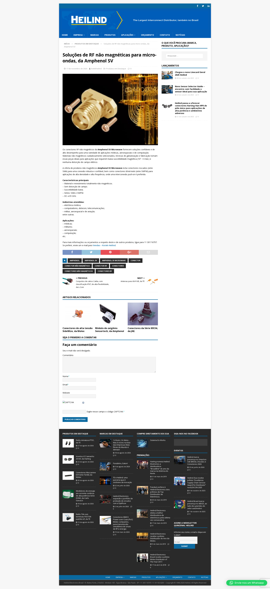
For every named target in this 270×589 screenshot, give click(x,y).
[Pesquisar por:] (184, 56)
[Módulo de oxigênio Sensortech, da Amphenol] (110, 323)
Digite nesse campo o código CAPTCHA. (105, 411)
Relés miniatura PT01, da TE (85, 441)
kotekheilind (96, 68)
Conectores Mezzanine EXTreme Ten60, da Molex (86, 475)
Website (66, 392)
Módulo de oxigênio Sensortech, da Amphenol (109, 330)
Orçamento (147, 35)
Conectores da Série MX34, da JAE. (143, 330)
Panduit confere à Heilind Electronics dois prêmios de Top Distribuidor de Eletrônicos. (160, 492)
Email (65, 384)
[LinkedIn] (208, 6)
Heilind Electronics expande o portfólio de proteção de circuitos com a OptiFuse (123, 500)
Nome (65, 376)
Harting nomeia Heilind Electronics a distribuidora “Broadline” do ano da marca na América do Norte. (160, 467)
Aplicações (127, 35)
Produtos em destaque (75, 433)
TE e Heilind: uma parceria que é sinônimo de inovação (122, 480)
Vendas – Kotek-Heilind (104, 245)
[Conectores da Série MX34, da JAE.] (143, 323)
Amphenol (75, 260)
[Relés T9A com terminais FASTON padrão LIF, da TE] (68, 520)
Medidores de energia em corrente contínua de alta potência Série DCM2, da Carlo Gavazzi (85, 496)
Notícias (180, 35)
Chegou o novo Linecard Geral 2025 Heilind (190, 73)
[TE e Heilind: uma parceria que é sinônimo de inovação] (105, 483)
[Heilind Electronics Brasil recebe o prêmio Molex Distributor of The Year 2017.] (142, 560)
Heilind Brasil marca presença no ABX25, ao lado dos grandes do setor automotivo (197, 505)
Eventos (178, 450)
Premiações (143, 455)
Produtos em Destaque (116, 68)
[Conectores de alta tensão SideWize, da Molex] (78, 323)
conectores (118, 266)
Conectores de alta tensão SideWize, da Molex (78, 330)
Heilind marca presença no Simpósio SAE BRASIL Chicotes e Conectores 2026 (196, 460)
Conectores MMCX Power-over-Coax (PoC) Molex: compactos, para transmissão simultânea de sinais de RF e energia (123, 523)
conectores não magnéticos (79, 271)
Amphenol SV (91, 260)
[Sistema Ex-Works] (142, 446)
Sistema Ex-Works (158, 440)
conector (135, 260)
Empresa (78, 35)
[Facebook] (197, 6)
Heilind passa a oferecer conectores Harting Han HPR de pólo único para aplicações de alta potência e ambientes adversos (191, 108)
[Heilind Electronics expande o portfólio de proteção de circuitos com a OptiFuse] (105, 502)
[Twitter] (203, 6)
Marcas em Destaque (111, 433)
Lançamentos (170, 65)
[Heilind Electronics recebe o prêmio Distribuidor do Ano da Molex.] (142, 539)
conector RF (101, 266)
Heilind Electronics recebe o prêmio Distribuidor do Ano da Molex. (159, 537)
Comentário (68, 355)
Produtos (109, 35)
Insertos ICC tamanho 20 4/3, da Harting (85, 457)
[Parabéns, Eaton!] (105, 469)
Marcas (94, 35)
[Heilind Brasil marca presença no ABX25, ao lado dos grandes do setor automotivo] (179, 507)
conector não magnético (77, 266)
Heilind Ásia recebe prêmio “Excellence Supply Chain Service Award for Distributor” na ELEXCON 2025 (196, 483)
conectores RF (105, 271)
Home (65, 35)
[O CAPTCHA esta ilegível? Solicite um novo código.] (83, 402)
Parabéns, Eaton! (120, 463)
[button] (246, 583)
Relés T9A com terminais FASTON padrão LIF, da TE (83, 516)
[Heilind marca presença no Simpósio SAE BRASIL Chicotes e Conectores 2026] (179, 463)
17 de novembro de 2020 (76, 68)
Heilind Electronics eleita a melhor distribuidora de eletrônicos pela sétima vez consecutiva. (160, 515)
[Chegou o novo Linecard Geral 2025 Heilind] (167, 77)
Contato (165, 35)
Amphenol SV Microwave (114, 260)
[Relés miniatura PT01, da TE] (68, 446)
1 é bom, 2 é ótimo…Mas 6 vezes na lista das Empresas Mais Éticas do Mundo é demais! (121, 445)
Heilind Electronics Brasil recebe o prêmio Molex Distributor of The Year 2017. (159, 558)
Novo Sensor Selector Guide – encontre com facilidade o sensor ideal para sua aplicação (191, 89)
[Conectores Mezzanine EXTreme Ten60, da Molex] (68, 478)
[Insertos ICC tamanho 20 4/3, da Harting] (68, 462)
